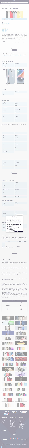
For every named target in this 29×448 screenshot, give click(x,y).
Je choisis (10, 231)
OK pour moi (18, 231)
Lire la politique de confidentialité (10, 229)
